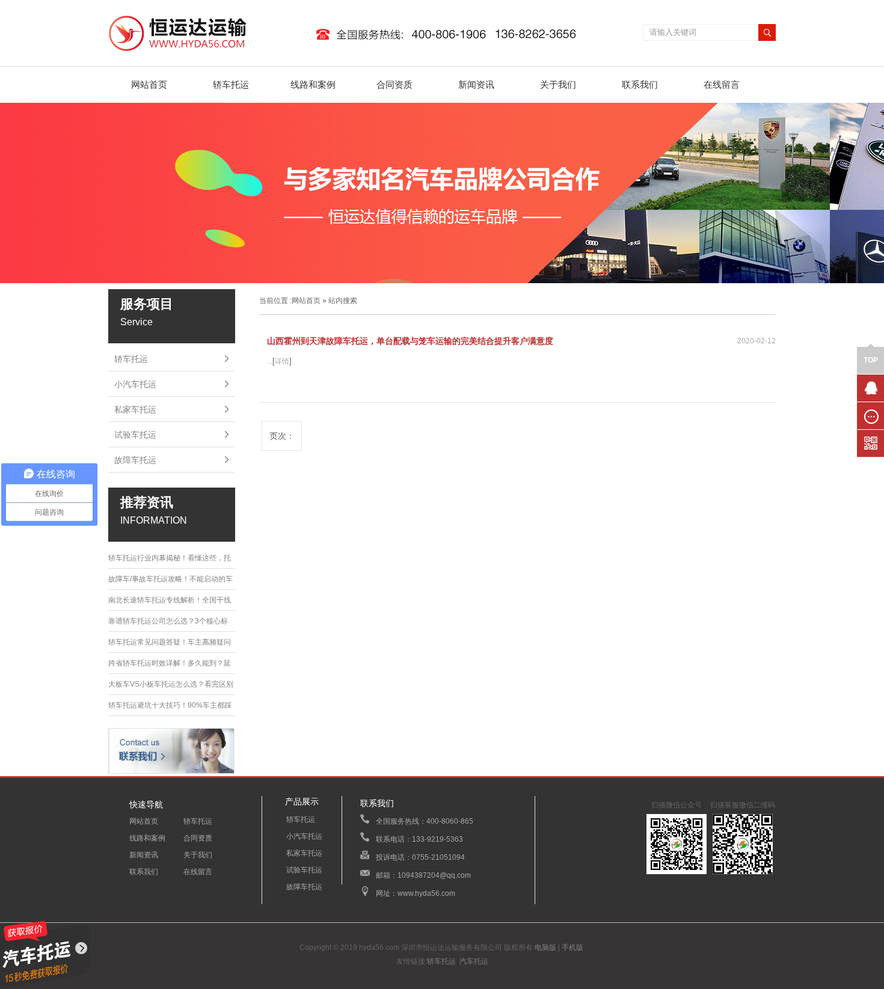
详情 (282, 361)
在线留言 (722, 84)
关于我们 (558, 84)
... (269, 361)
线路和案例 (313, 84)
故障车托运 (135, 460)
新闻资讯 (476, 84)
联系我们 (640, 84)
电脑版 (545, 947)
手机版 (572, 947)
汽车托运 (473, 961)
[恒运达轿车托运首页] (348, 51)
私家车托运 (135, 409)
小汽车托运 (135, 384)
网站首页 (149, 84)
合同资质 (394, 84)
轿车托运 (231, 84)
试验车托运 (135, 434)
